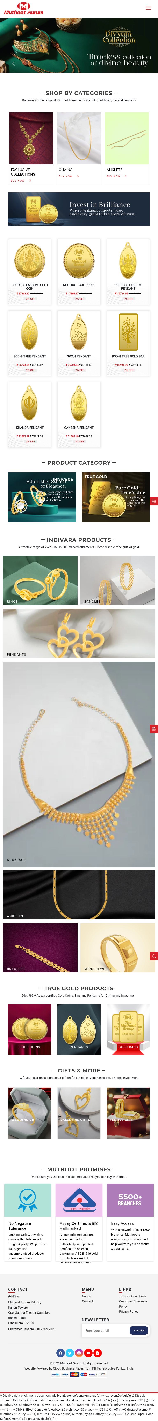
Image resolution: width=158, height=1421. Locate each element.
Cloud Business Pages (68, 1368)
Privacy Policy (128, 1312)
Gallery (87, 1296)
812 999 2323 (46, 1329)
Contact (87, 1301)
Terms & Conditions (132, 1296)
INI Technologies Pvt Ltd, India (113, 1368)
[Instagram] (79, 1353)
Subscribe (139, 1330)
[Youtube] (88, 1353)
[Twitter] (70, 1353)
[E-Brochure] (97, 1353)
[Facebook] (60, 1353)
